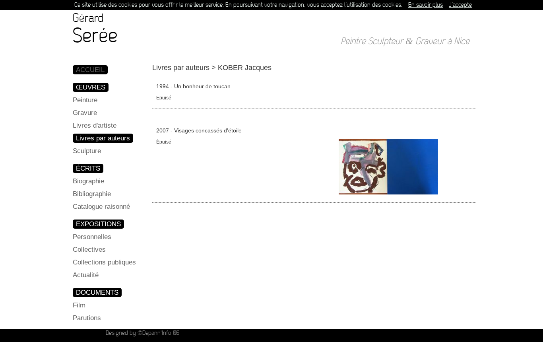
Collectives (89, 249)
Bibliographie (92, 194)
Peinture (85, 100)
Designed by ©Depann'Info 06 (142, 333)
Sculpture (87, 151)
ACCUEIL (90, 70)
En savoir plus (425, 5)
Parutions (87, 318)
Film (79, 305)
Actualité (86, 275)
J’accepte (460, 5)
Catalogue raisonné (101, 206)
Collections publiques (104, 262)
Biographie (88, 181)
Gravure (85, 113)
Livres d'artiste (94, 125)
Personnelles (92, 237)
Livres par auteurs (103, 138)
